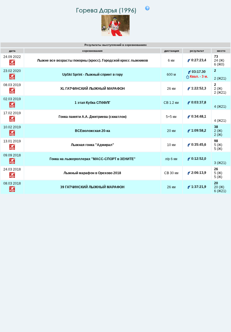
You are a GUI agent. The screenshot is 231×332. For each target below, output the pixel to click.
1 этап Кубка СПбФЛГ (92, 103)
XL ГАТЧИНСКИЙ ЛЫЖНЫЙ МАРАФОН (92, 89)
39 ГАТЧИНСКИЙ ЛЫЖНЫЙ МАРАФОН (92, 187)
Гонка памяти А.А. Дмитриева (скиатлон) (92, 117)
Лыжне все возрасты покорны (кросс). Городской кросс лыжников (92, 60)
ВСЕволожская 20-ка (92, 131)
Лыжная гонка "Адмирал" (92, 145)
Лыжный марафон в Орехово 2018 (92, 173)
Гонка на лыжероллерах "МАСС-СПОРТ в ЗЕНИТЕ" (93, 159)
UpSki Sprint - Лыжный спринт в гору (92, 75)
